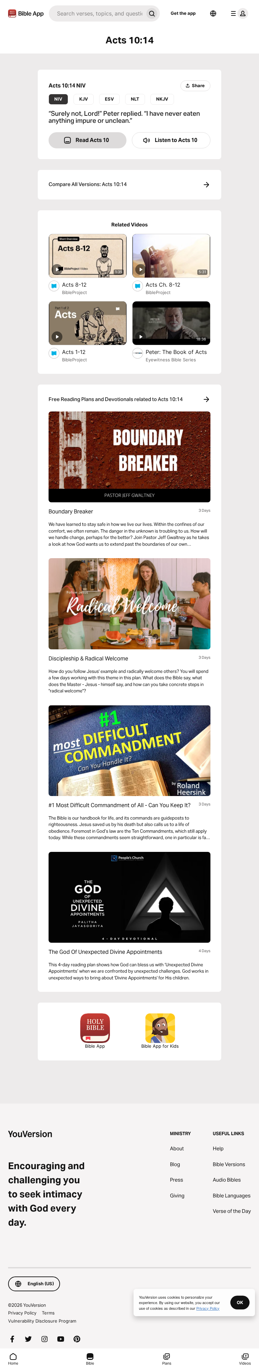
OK (240, 1302)
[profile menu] (238, 13)
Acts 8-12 (81, 284)
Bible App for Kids (160, 1046)
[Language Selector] (213, 13)
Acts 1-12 (81, 351)
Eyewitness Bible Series (171, 359)
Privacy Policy (22, 1312)
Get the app (183, 13)
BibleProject (74, 292)
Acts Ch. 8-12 (170, 284)
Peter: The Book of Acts (178, 351)
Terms (48, 1312)
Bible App (95, 1046)
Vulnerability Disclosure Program (42, 1321)
